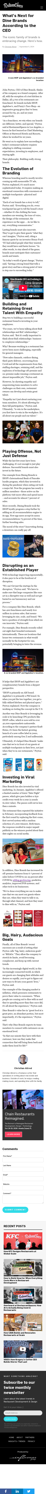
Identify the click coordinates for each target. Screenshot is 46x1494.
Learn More (13, 1134)
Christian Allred (10, 47)
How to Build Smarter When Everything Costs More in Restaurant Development (23, 1280)
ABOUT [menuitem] (20, 1437)
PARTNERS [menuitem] (29, 1437)
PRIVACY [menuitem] (31, 1441)
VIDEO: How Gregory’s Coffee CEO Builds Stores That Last (20, 1360)
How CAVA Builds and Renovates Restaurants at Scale (19, 1334)
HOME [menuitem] (11, 1437)
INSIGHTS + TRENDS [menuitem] (16, 1441)
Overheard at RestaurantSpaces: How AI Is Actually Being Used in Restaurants (22, 1307)
